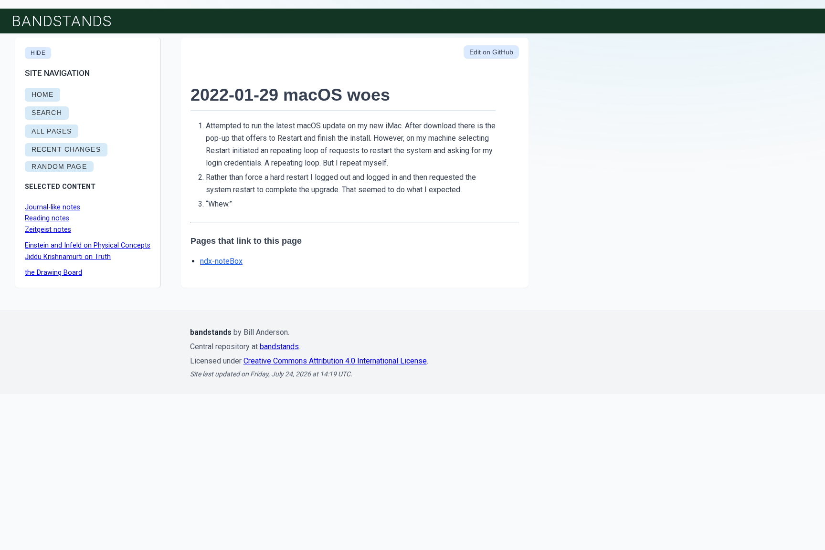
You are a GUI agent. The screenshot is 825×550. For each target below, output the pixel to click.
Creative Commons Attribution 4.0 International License (335, 360)
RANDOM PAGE (59, 166)
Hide (38, 53)
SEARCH (47, 112)
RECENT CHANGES (66, 149)
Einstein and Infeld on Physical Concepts (87, 245)
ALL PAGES (52, 131)
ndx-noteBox (221, 261)
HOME (42, 94)
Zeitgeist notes (48, 230)
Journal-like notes (52, 207)
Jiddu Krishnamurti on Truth (68, 257)
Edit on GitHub (491, 52)
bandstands (61, 21)
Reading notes (47, 218)
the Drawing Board (53, 273)
